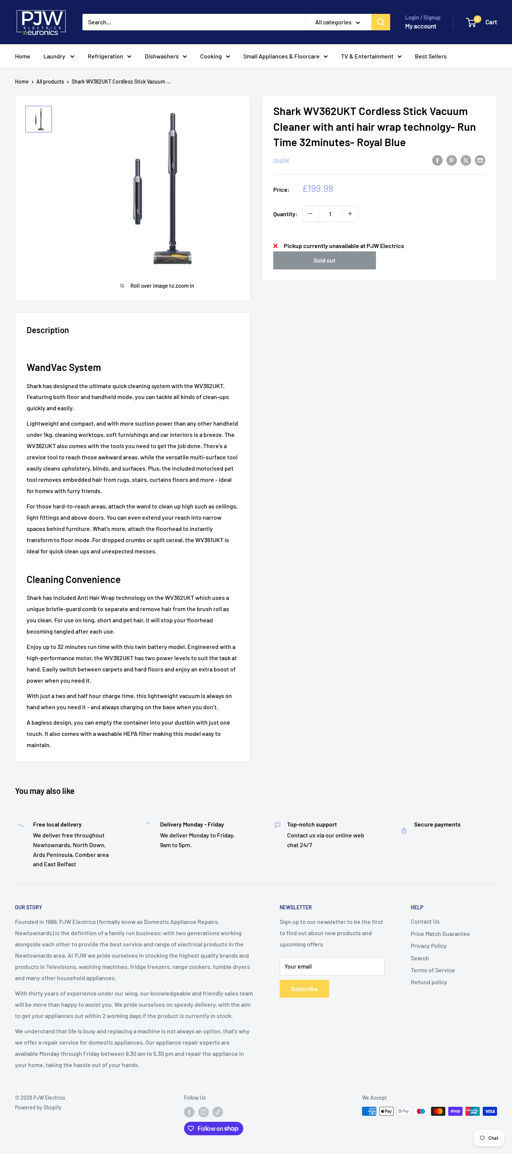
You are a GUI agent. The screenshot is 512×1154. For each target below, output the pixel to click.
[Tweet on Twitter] (466, 160)
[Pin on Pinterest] (451, 160)
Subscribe (304, 988)
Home (22, 56)
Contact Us (425, 921)
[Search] (380, 22)
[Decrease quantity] (310, 213)
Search (420, 957)
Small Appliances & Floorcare (281, 56)
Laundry (54, 56)
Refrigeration (105, 56)
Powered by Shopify (38, 1107)
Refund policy (429, 981)
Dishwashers (162, 56)
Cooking (211, 56)
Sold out (324, 259)
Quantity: (285, 213)
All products (50, 81)
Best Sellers (431, 56)
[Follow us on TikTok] (218, 1112)
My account (420, 26)
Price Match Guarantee (440, 933)
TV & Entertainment (367, 56)
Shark (281, 160)
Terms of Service (433, 969)
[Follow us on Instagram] (203, 1112)
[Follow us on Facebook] (189, 1112)
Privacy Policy (429, 945)
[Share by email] (480, 160)
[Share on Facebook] (437, 160)
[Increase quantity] (350, 213)
